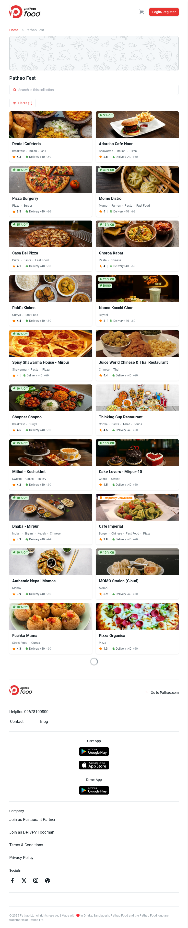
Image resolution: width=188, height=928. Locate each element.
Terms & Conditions (26, 845)
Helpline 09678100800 (28, 711)
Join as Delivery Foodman (31, 832)
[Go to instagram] (36, 881)
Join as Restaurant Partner (32, 819)
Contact (17, 721)
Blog (44, 721)
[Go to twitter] (24, 881)
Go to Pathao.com (164, 693)
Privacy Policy (21, 857)
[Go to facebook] (12, 881)
